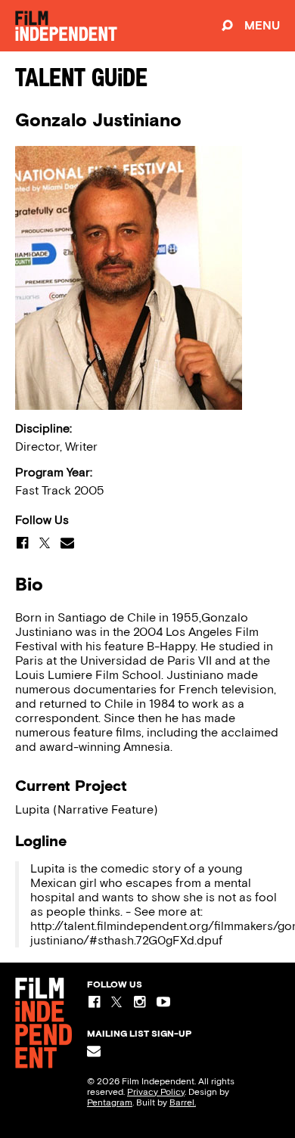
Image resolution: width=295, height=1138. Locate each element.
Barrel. (182, 1102)
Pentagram (109, 1102)
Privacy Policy (156, 1092)
